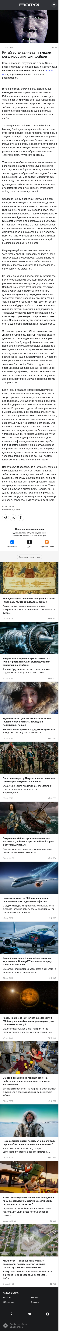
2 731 (53, 1038)
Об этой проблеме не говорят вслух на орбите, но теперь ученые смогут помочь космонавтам (26, 1081)
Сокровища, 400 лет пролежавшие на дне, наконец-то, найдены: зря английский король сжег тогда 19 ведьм (29, 841)
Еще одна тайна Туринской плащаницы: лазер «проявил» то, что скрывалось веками (29, 600)
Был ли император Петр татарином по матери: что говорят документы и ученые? (29, 780)
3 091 (53, 918)
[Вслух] (29, 5)
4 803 (53, 678)
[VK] (29, 1314)
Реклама (7, 1297)
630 (54, 1221)
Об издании (8, 1302)
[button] (5, 517)
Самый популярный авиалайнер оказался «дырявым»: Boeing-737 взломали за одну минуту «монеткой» (27, 961)
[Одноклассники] (11, 1314)
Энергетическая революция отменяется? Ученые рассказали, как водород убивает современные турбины (26, 661)
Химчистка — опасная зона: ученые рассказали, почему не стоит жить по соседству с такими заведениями (24, 1264)
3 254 (53, 858)
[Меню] (5, 5)
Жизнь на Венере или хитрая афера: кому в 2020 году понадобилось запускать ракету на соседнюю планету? (28, 1021)
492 (54, 1284)
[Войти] (54, 5)
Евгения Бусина (11, 509)
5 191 (53, 618)
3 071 (53, 978)
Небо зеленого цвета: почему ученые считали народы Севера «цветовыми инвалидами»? (29, 1143)
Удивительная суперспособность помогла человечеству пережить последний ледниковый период (27, 721)
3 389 (53, 798)
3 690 (53, 738)
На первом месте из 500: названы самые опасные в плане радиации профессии (26, 900)
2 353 (53, 1101)
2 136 (53, 1158)
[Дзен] (47, 1314)
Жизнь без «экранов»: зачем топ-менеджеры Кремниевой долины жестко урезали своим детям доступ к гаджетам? (28, 1200)
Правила (35, 1302)
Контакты (35, 1297)
